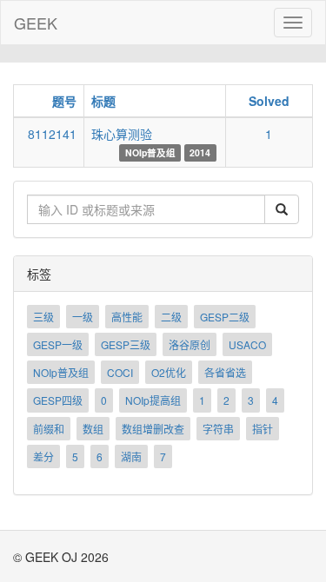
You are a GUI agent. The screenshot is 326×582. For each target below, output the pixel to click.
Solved (269, 100)
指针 (262, 428)
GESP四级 (58, 400)
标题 (103, 100)
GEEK (35, 22)
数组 (93, 428)
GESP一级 (58, 344)
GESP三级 (125, 344)
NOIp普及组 (61, 372)
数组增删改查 (153, 428)
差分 (43, 456)
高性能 (127, 316)
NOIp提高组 (153, 400)
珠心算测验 (121, 133)
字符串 (218, 428)
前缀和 (48, 428)
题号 (64, 100)
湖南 (131, 456)
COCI (120, 372)
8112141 (52, 133)
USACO (247, 344)
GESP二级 (224, 316)
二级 (171, 316)
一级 (82, 316)
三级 (43, 316)
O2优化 (168, 372)
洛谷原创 (189, 344)
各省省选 (225, 372)
